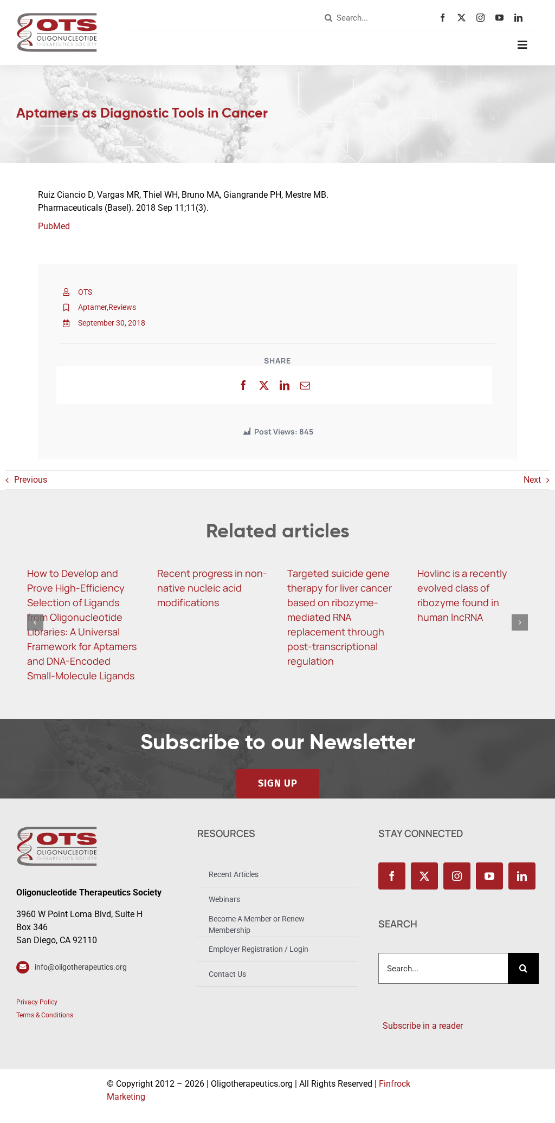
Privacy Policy (36, 1002)
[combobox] (379, 18)
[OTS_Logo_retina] (57, 16)
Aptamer (92, 307)
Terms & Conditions (44, 1015)
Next (532, 480)
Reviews (122, 307)
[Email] (305, 385)
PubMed (54, 226)
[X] (264, 385)
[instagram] (483, 17)
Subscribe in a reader (420, 1026)
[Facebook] (243, 385)
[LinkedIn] (284, 385)
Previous (30, 480)
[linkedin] (521, 17)
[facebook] (445, 17)
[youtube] (502, 17)
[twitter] (464, 17)
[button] (35, 622)
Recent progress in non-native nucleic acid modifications (212, 588)
